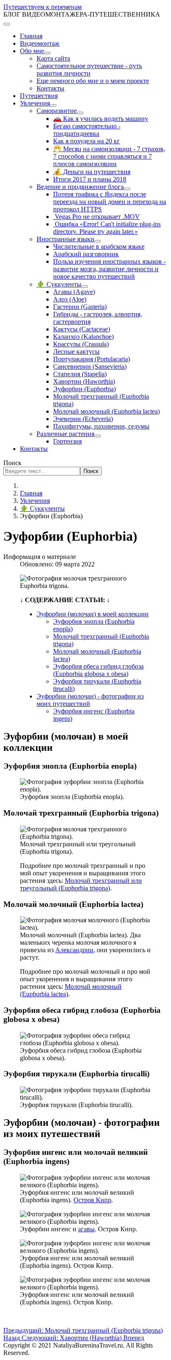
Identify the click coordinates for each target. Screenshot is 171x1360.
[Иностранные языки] (97, 241)
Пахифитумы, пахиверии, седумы (101, 426)
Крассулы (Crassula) (81, 344)
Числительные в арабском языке (98, 246)
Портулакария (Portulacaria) (91, 359)
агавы (86, 1229)
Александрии (74, 949)
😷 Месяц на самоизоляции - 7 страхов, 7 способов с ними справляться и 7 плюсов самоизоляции (109, 156)
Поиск (12, 462)
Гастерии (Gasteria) (80, 306)
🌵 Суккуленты (59, 284)
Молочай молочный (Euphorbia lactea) (106, 411)
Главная (31, 35)
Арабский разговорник (86, 253)
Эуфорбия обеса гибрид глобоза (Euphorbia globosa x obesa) (98, 670)
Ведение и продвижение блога (80, 186)
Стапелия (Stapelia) (80, 373)
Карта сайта (53, 58)
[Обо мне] (47, 53)
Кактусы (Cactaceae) (81, 329)
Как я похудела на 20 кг (86, 141)
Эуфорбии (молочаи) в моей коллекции (93, 614)
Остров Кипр (92, 1199)
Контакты (50, 88)
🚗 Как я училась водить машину (100, 118)
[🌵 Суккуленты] (84, 286)
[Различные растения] (97, 436)
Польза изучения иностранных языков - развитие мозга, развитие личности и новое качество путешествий (109, 269)
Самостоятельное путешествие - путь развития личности (89, 69)
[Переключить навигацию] (6, 24)
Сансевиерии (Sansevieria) (90, 366)
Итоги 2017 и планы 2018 (89, 179)
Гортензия (67, 441)
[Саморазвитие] (80, 113)
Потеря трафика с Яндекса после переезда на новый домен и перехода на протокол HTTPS (109, 202)
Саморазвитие (57, 110)
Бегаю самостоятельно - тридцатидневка (86, 130)
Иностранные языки (65, 239)
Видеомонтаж (39, 43)
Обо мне (32, 50)
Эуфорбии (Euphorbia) (84, 388)
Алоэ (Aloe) (69, 299)
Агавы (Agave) (74, 291)
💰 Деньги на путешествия (91, 171)
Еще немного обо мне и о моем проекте (93, 80)
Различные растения (65, 433)
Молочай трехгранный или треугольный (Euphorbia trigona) (81, 884)
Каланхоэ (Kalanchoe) (83, 336)
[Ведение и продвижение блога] (127, 189)
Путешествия (39, 95)
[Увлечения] (53, 105)
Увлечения (35, 103)
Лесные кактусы (76, 351)
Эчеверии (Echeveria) (83, 418)
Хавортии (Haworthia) (84, 381)
